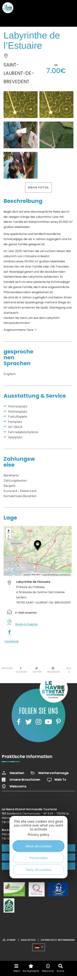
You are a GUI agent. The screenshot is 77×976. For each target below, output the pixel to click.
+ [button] (8, 530)
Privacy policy (38, 835)
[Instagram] (38, 721)
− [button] (9, 536)
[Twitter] (28, 721)
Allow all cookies (38, 846)
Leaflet (26, 574)
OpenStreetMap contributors (56, 574)
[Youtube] (48, 721)
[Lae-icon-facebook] (18, 721)
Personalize (39, 858)
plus (68, 670)
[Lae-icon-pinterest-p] (58, 721)
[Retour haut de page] (67, 941)
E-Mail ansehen (26, 613)
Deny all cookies (38, 869)
